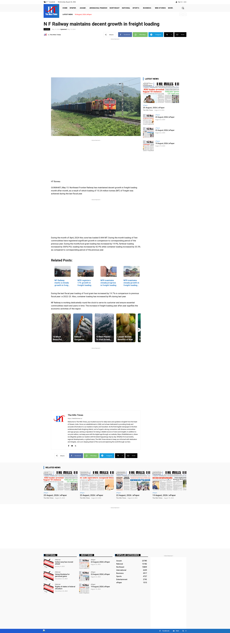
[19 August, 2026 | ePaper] (148, 145)
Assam (47, 29)
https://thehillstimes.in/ (75, 418)
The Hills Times (55, 35)
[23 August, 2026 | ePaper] (148, 119)
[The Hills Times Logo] (52, 631)
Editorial (51, 555)
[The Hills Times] (51, 11)
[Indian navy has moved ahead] (49, 564)
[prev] (181, 14)
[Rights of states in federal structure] (49, 589)
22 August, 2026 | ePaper (165, 130)
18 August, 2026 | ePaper (83, 14)
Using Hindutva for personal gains (62, 575)
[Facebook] (68, 445)
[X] (75, 445)
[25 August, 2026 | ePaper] (161, 93)
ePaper (145, 105)
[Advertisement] (115, 57)
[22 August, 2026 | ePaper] (148, 132)
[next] (184, 14)
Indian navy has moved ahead (64, 563)
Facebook (165, 631)
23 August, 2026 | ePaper (165, 117)
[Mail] (72, 445)
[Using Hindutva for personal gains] (49, 576)
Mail (177, 631)
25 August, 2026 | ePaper (154, 108)
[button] (182, 8)
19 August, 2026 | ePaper (165, 143)
